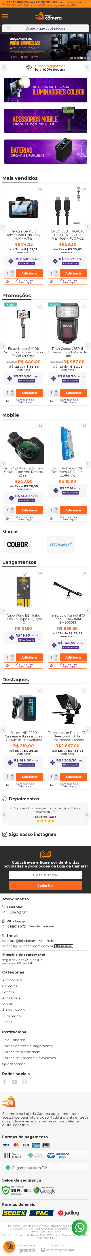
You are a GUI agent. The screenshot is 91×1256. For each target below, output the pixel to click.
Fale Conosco (13, 1040)
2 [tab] (75, 58)
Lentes (8, 992)
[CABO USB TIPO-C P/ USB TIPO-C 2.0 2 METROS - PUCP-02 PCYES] (67, 235)
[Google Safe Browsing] (44, 1190)
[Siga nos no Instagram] (24, 1082)
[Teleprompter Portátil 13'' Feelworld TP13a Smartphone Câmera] (67, 737)
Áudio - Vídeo (13, 1010)
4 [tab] (81, 58)
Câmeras (9, 986)
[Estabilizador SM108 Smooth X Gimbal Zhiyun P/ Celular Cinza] (23, 353)
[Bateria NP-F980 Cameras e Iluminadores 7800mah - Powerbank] (23, 737)
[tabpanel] (45, 47)
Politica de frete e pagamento (27, 1046)
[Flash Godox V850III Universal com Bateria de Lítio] (67, 353)
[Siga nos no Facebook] (4, 1082)
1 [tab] (71, 58)
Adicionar (29, 657)
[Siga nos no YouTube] (14, 1082)
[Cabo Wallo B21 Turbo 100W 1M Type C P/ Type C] (23, 619)
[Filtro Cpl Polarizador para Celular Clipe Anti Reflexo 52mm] (23, 472)
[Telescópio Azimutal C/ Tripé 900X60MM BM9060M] (67, 619)
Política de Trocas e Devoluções (29, 1058)
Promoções (12, 980)
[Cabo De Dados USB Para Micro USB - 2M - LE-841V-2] (67, 472)
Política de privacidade (21, 1052)
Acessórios (11, 998)
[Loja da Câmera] (48, 16)
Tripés (7, 1022)
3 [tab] (78, 58)
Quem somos (13, 1064)
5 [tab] (85, 58)
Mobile (8, 1004)
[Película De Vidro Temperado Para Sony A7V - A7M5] (23, 235)
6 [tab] (88, 58)
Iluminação (11, 1016)
